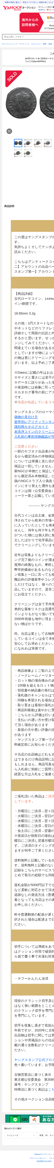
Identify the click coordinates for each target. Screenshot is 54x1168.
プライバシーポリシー (38, 1158)
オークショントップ (9, 44)
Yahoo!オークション (43, 1154)
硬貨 (50, 44)
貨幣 (44, 44)
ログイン (42, 10)
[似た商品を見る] (9, 131)
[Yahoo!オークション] (19, 6)
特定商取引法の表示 (44, 1161)
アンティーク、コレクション (30, 44)
